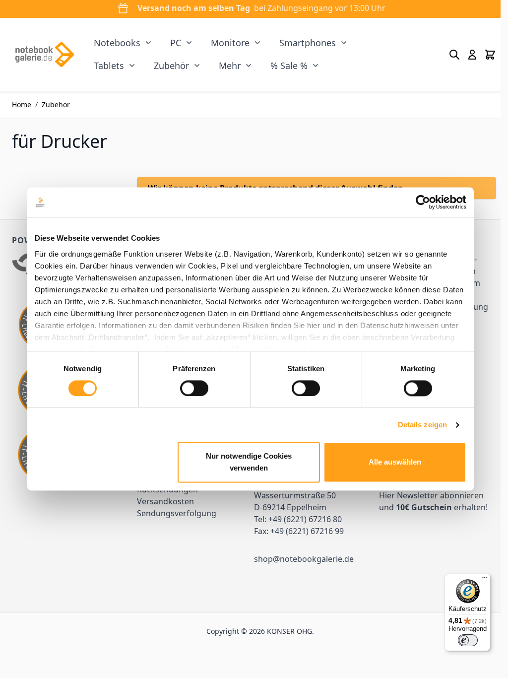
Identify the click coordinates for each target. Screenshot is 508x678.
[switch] (194, 388)
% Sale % (289, 65)
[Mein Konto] (472, 55)
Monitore (230, 43)
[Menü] (485, 580)
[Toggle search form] (454, 55)
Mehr (230, 65)
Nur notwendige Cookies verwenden (249, 462)
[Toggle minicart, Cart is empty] (490, 55)
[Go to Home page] (44, 54)
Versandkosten (165, 501)
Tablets (109, 65)
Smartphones (307, 43)
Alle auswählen (395, 462)
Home (21, 104)
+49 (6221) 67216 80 (305, 519)
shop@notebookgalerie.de (304, 558)
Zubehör (171, 65)
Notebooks (117, 43)
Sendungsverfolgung (176, 513)
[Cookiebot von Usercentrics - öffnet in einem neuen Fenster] (423, 202)
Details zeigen (422, 424)
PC (175, 43)
